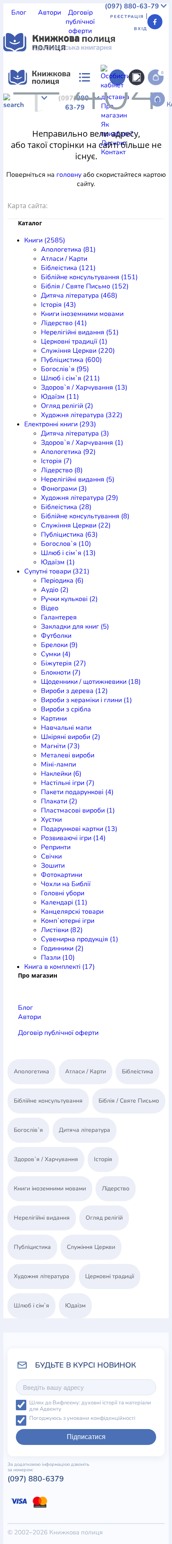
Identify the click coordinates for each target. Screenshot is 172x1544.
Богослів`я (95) (65, 369)
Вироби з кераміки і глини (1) (86, 700)
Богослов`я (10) (66, 543)
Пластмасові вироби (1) (78, 810)
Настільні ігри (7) (67, 782)
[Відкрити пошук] (136, 77)
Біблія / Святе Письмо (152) (85, 286)
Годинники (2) (62, 948)
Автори (49, 12)
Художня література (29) (79, 497)
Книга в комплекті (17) (59, 966)
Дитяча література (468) (79, 295)
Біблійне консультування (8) (85, 516)
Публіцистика (82, 136)
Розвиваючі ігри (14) (73, 838)
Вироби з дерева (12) (74, 691)
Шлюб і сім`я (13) (68, 553)
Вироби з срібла (66, 709)
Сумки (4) (56, 654)
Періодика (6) (62, 580)
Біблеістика (112, 99)
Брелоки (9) (59, 645)
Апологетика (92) (68, 451)
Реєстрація (127, 17)
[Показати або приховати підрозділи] (65, 92)
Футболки (56, 635)
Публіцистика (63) (69, 534)
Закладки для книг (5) (75, 626)
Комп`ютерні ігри (67, 920)
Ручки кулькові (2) (69, 599)
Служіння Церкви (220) (78, 350)
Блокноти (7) (61, 672)
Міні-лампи (58, 764)
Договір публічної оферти (80, 22)
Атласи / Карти (69, 99)
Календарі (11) (64, 902)
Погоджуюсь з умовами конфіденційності (82, 1418)
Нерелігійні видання (68, 127)
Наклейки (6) (61, 773)
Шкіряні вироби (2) (70, 736)
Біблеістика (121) (68, 268)
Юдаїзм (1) (58, 562)
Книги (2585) (44, 240)
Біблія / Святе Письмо (89, 108)
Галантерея (59, 617)
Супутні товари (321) (56, 571)
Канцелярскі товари (72, 911)
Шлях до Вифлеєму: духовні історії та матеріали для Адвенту (90, 1406)
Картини (54, 718)
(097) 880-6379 (36, 1479)
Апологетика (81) (68, 249)
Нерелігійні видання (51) (80, 332)
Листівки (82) (62, 930)
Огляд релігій (141, 145)
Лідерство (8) (62, 470)
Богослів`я (122, 136)
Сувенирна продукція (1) (79, 939)
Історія (48, 117)
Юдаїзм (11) (60, 396)
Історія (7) (56, 461)
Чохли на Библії (66, 884)
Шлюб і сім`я (31, 1306)
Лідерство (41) (64, 323)
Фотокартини (61, 874)
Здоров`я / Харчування (57, 145)
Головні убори (62, 893)
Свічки (51, 856)
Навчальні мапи (66, 727)
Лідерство (19, 127)
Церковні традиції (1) (74, 341)
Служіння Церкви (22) (76, 525)
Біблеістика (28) (66, 507)
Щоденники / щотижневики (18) (91, 681)
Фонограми (21, 191)
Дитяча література (32, 173)
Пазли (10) (58, 957)
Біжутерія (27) (63, 663)
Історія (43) (58, 304)
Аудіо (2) (54, 589)
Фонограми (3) (64, 488)
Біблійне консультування (48, 1101)
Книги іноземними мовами (102, 117)
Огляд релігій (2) (67, 405)
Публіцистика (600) (71, 359)
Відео (49, 608)
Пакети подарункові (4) (77, 792)
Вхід (140, 29)
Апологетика (23, 99)
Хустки (51, 819)
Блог (18, 12)
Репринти (56, 847)
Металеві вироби (67, 755)
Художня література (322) (81, 415)
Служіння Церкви (31, 136)
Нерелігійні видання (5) (77, 479)
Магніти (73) (60, 746)
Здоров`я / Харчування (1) (82, 442)
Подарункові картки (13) (79, 828)
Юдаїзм (107, 145)
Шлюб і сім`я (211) (70, 378)
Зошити (53, 865)
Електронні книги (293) (60, 424)
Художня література (34, 154)
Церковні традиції (130, 127)
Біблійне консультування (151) (89, 277)
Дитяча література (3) (75, 433)
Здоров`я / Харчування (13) (84, 387)
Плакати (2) (59, 801)
